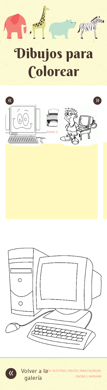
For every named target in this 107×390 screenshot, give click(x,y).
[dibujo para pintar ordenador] (53, 348)
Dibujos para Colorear (53, 62)
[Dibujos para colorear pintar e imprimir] (53, 22)
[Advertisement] (51, 180)
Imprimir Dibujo (53, 132)
